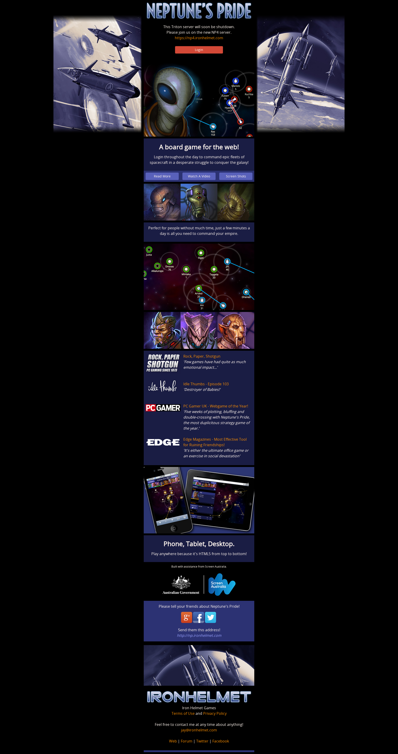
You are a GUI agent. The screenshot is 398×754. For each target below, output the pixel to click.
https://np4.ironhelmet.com (199, 37)
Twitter (202, 741)
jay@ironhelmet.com (199, 730)
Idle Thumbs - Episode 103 (206, 383)
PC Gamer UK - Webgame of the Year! (215, 406)
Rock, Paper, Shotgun (201, 356)
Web (173, 741)
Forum (186, 741)
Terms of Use (183, 713)
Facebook (220, 741)
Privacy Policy (215, 713)
